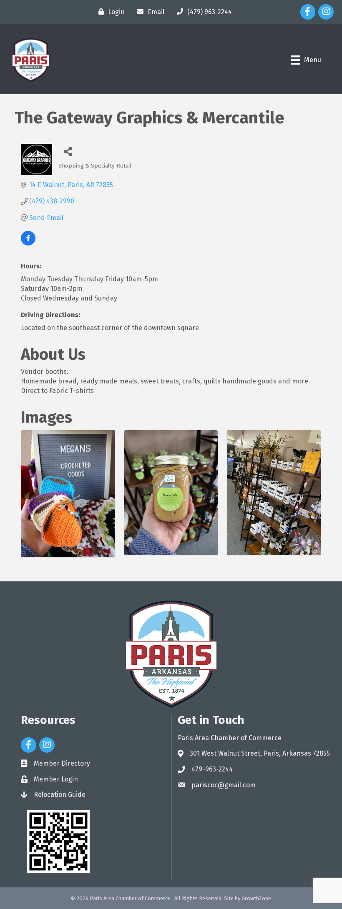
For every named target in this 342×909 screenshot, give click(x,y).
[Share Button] (67, 151)
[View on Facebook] (28, 243)
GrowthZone (256, 898)
